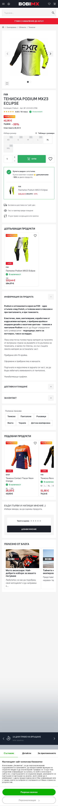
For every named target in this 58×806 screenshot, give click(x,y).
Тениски (31, 27)
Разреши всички (29, 792)
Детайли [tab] (26, 753)
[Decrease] (14, 161)
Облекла (22, 27)
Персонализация (27, 800)
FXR (6, 94)
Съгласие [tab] (9, 753)
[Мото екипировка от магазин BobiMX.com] (3, 27)
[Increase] (14, 157)
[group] (29, 57)
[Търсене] (53, 12)
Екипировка (11, 27)
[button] (28, 82)
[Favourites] (49, 4)
